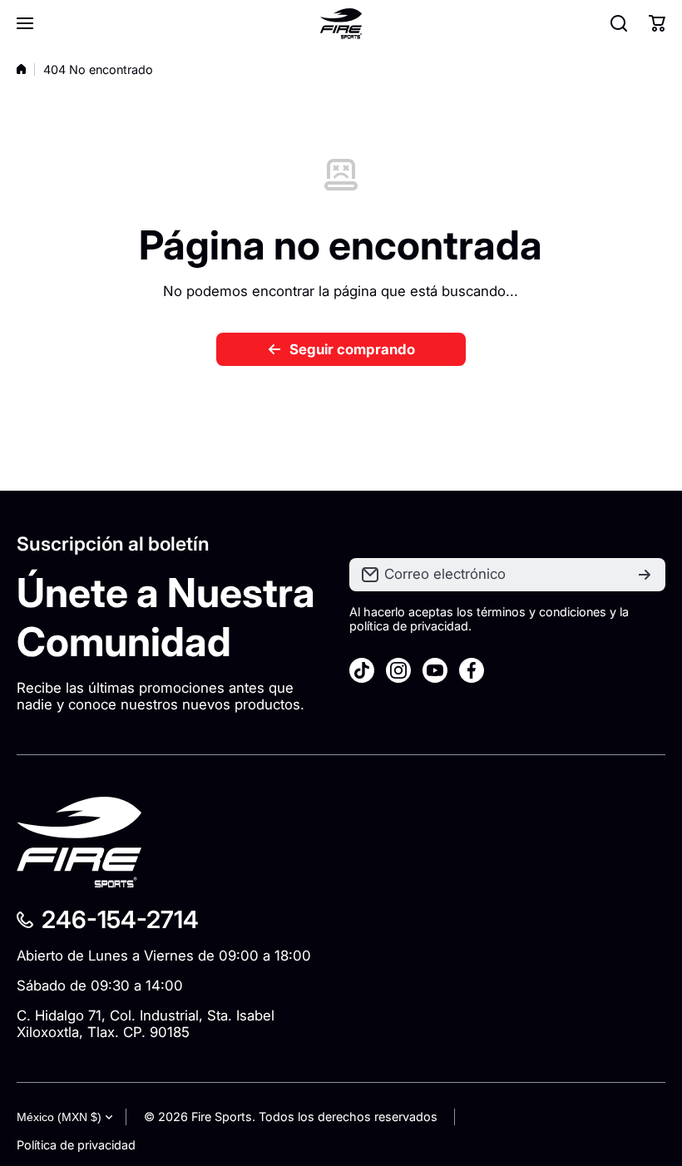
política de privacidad (408, 626)
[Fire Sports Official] (341, 23)
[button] (657, 23)
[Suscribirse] (644, 574)
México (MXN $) (59, 1117)
